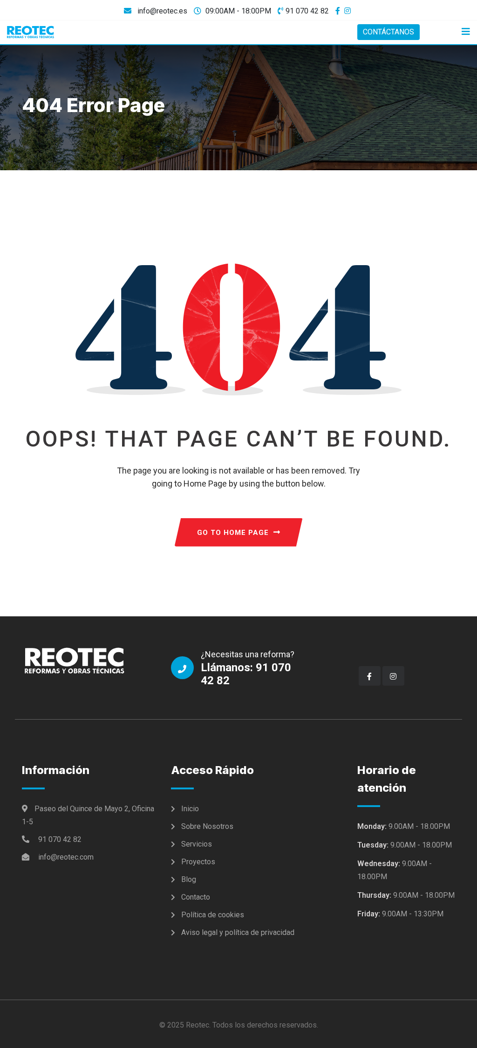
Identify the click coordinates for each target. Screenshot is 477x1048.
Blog (188, 879)
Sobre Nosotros (207, 826)
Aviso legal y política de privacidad (237, 932)
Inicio (190, 808)
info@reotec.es (161, 11)
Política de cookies (212, 914)
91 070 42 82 (307, 11)
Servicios (196, 844)
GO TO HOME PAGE (233, 532)
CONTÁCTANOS (388, 31)
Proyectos (198, 861)
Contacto (195, 897)
